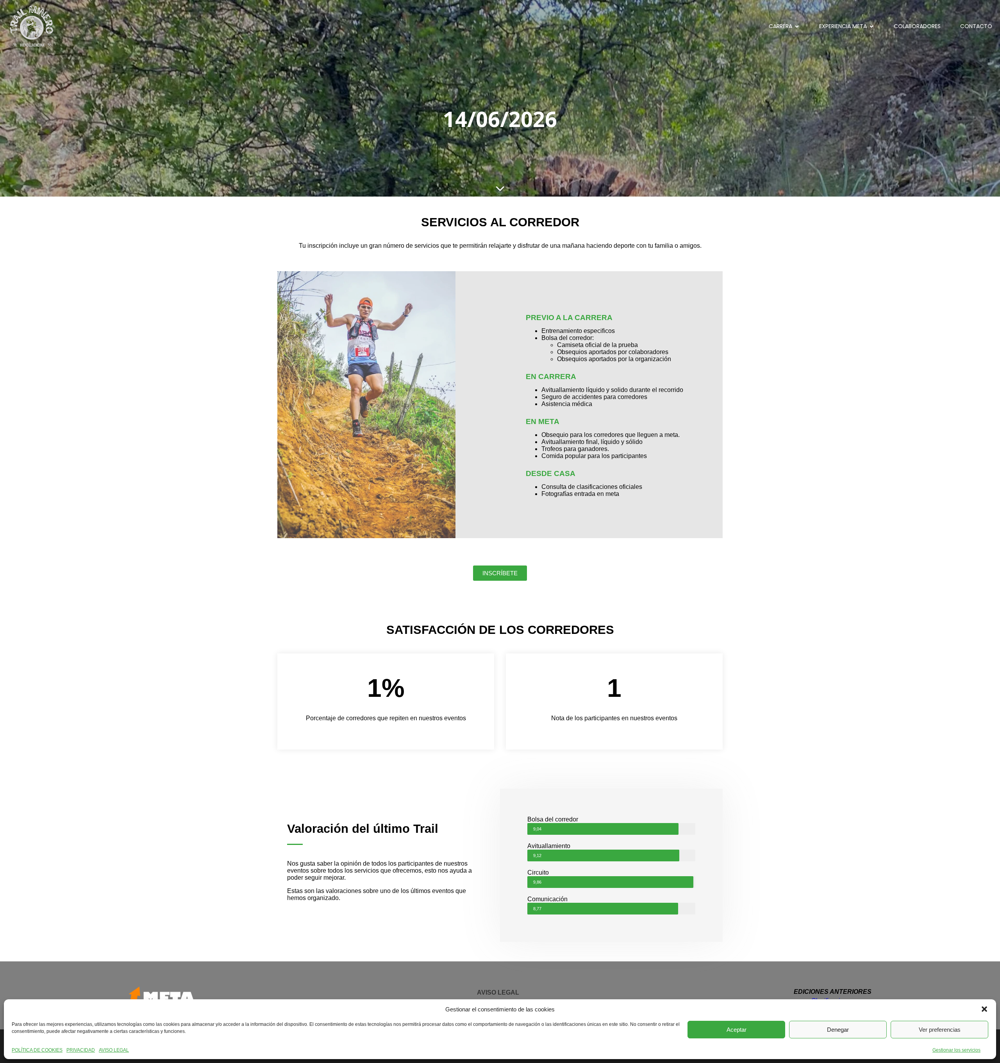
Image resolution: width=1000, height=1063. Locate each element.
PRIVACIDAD (80, 1050)
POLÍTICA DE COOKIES (37, 1050)
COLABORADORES (917, 26)
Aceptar (736, 1029)
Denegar (838, 1029)
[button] (984, 1009)
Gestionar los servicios (956, 1050)
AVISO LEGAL (114, 1050)
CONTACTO (976, 26)
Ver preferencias (940, 1029)
